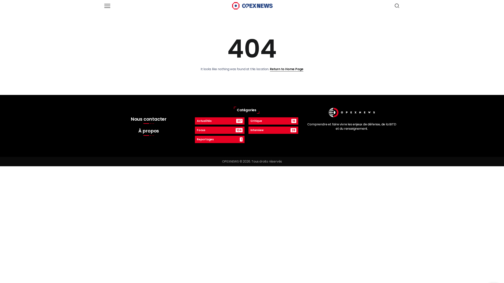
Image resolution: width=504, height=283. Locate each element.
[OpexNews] (252, 5)
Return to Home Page (286, 69)
